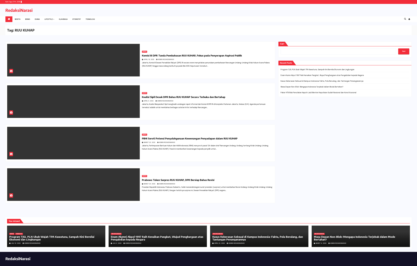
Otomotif (76, 19)
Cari (282, 44)
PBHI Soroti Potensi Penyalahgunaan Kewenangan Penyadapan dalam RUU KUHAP (189, 138)
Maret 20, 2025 (150, 184)
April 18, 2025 (149, 59)
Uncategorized (116, 233)
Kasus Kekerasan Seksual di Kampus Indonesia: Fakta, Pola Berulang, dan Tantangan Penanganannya (322, 81)
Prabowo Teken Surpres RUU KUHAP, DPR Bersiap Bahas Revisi (178, 179)
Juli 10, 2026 (16, 243)
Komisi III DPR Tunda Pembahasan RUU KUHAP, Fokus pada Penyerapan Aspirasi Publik (192, 55)
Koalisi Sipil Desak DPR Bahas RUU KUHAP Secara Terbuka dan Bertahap (183, 96)
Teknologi (90, 19)
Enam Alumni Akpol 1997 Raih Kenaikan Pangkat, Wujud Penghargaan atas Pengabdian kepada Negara (322, 75)
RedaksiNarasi (19, 10)
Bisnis (27, 19)
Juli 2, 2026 (117, 243)
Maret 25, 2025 (150, 142)
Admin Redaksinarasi (166, 59)
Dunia (37, 19)
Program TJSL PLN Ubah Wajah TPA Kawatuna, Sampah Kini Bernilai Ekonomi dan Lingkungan (317, 70)
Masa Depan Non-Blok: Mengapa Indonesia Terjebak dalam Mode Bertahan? (312, 87)
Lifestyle (49, 19)
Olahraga (63, 19)
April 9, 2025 (149, 101)
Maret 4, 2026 (321, 243)
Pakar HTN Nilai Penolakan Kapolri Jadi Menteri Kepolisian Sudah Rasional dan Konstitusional (318, 93)
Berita (17, 19)
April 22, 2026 (219, 243)
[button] (405, 19)
